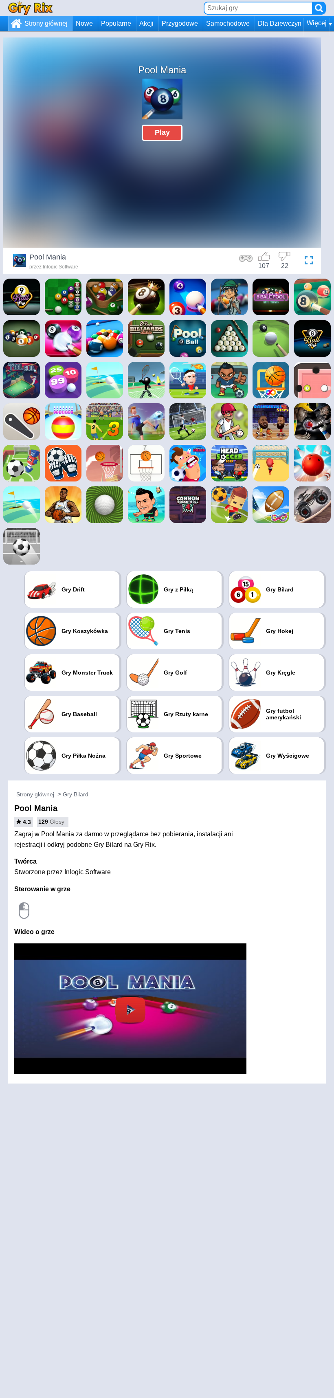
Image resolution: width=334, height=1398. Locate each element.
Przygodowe (180, 23)
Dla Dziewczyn (279, 23)
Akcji (146, 23)
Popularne (116, 23)
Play (162, 132)
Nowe (84, 23)
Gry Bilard (75, 794)
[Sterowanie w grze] (246, 261)
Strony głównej (46, 23)
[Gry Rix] (30, 8)
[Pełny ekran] (306, 261)
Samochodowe (228, 23)
